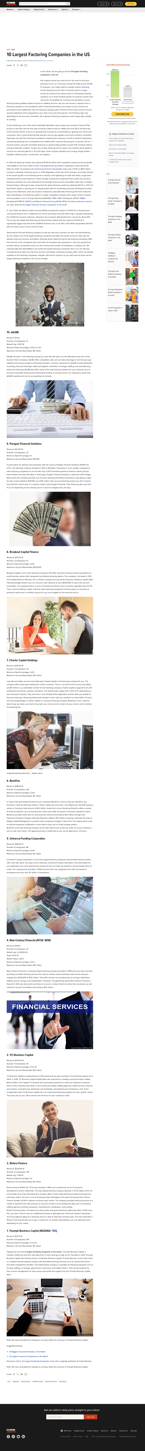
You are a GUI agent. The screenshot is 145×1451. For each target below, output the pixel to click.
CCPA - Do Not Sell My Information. (103, 1436)
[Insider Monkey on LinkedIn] (24, 1436)
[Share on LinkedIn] (22, 65)
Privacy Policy (65, 1436)
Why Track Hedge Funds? (118, 145)
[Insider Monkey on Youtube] (19, 1436)
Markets (10, 9)
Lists (8, 50)
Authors (114, 1431)
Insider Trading (23, 9)
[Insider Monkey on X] (14, 1436)
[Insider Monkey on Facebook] (9, 1436)
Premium (131, 4)
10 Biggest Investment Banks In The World (27, 1351)
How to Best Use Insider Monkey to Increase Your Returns (121, 139)
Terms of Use (77, 1436)
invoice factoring (82, 87)
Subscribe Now (122, 114)
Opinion (64, 9)
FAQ (86, 1436)
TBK (54, 198)
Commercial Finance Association (48, 169)
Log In (102, 4)
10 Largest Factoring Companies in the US (40, 1361)
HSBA (82, 198)
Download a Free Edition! (118, 149)
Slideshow (16, 1381)
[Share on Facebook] (14, 65)
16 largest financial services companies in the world (45, 204)
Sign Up (116, 4)
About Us (104, 1431)
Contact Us (123, 1431)
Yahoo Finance (25, 1381)
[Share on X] (18, 65)
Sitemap (133, 1431)
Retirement (52, 9)
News (13, 50)
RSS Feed (67, 1431)
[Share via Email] (25, 65)
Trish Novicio (40, 61)
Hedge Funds (39, 9)
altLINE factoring (38, 1381)
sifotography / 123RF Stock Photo (75, 325)
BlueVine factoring (51, 1381)
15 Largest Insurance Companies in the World (28, 1356)
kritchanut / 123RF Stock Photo (84, 1048)
